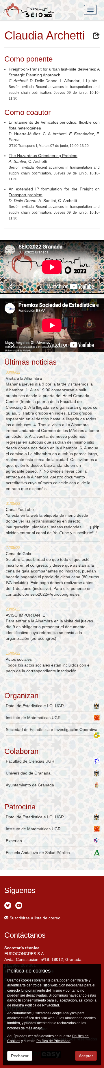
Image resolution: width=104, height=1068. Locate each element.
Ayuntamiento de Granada (30, 785)
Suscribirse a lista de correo (34, 918)
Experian (14, 840)
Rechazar (20, 1055)
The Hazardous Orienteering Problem (43, 155)
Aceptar (86, 1055)
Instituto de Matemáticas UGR (33, 717)
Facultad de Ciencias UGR (30, 761)
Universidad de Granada (28, 773)
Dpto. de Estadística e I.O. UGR (35, 705)
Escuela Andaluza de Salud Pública (38, 852)
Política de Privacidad (42, 1005)
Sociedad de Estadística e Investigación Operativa (51, 729)
